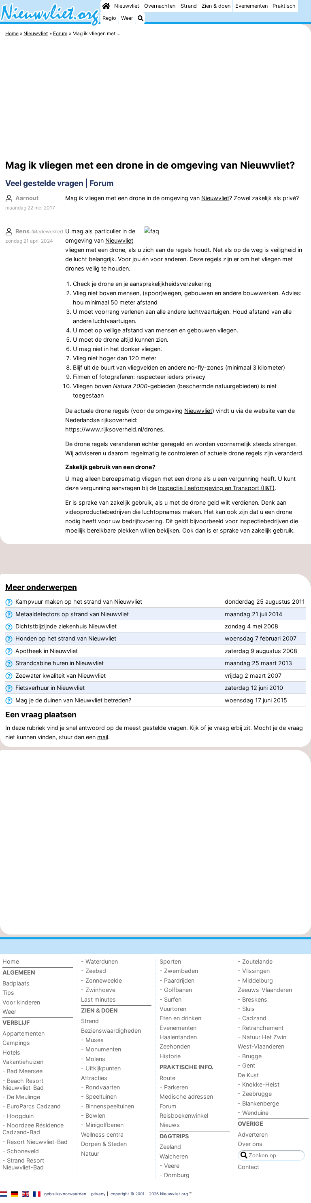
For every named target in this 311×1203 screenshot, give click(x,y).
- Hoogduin (18, 1115)
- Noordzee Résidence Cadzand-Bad (33, 1128)
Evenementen (251, 6)
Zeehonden (175, 1046)
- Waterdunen (99, 961)
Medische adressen (186, 1096)
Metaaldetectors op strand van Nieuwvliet (71, 614)
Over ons (250, 1143)
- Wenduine (253, 1112)
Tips (8, 992)
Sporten (170, 961)
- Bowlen (93, 1115)
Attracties (94, 1077)
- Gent (246, 1065)
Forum (168, 1106)
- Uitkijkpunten (101, 1068)
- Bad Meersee (22, 1071)
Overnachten (159, 6)
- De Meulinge (21, 1096)
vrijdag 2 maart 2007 (253, 675)
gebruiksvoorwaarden (65, 1193)
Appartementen (23, 1033)
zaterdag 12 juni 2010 (254, 687)
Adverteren (253, 1134)
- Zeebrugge (255, 1093)
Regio (109, 18)
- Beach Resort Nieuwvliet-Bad (23, 1084)
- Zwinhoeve (98, 989)
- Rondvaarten (100, 1087)
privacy (98, 1193)
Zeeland (170, 1146)
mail (102, 737)
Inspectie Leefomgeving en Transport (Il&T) (216, 487)
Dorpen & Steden (104, 1143)
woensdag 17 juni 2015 (256, 700)
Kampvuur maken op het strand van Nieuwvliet (78, 601)
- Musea (92, 1039)
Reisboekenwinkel (184, 1115)
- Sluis (246, 1008)
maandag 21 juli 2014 (253, 614)
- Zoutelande (255, 961)
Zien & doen (216, 6)
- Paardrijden (177, 980)
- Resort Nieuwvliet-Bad (35, 1141)
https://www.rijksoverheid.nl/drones (114, 429)
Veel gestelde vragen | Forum (59, 183)
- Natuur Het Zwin (262, 1037)
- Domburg (175, 1174)
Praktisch (284, 6)
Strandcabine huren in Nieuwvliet (59, 663)
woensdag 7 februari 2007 (260, 638)
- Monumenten (101, 1049)
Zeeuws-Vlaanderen (265, 989)
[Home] (106, 6)
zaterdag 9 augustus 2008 (261, 650)
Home (10, 961)
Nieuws (170, 1124)
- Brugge (250, 1056)
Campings (16, 1042)
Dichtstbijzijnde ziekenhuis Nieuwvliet (65, 626)
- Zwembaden (179, 970)
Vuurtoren (173, 1008)
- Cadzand (252, 1018)
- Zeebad (93, 970)
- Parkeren (174, 1087)
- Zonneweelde (101, 980)
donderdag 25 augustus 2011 (265, 601)
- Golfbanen (176, 989)
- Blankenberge (258, 1103)
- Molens (93, 1058)
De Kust (248, 1075)
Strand (189, 6)
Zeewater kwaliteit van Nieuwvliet (60, 675)
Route (167, 1077)
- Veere (169, 1165)
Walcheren (174, 1156)
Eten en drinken (180, 1018)
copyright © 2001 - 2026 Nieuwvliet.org (149, 1193)
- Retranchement (260, 1027)
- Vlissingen (254, 970)
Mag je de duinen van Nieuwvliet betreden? (72, 700)
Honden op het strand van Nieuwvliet (65, 638)
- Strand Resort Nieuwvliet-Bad (23, 1164)
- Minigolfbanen (102, 1124)
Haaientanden (178, 1037)
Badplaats (16, 983)
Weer (127, 18)
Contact (248, 1166)
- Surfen (170, 999)
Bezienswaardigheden (111, 1030)
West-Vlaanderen (261, 1046)
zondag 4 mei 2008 (251, 626)
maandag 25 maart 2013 (258, 663)
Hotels (11, 1052)
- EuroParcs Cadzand (31, 1106)
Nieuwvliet (126, 6)
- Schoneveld (20, 1151)
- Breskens (252, 999)
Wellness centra (102, 1134)
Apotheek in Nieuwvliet (46, 650)
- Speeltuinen (99, 1096)
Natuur (90, 1153)
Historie (170, 1056)
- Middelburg (255, 980)
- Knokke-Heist (258, 1084)
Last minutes (98, 999)
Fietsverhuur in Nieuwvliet (49, 687)
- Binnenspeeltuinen (107, 1106)
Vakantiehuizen (22, 1061)
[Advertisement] (155, 99)
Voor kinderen (21, 1002)
